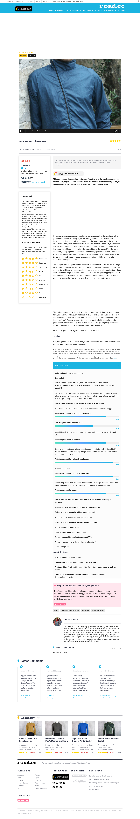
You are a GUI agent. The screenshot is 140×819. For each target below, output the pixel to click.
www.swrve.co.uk (38, 182)
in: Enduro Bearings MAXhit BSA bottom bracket (52, 697)
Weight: (25, 178)
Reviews (21, 780)
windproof (85, 610)
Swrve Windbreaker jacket (70, 610)
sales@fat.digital (113, 783)
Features (21, 785)
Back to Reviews (27, 52)
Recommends (40, 783)
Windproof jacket (98, 610)
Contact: (26, 182)
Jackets (32, 55)
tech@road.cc (105, 779)
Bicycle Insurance (41, 788)
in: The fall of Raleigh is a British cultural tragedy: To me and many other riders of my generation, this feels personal (26, 697)
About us (21, 775)
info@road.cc (107, 776)
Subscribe (61, 604)
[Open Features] (92, 10)
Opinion (38, 778)
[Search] (2, 1)
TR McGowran (71, 619)
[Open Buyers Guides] (81, 10)
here (114, 358)
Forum (37, 775)
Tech (19, 788)
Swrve (56, 610)
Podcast (38, 780)
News (19, 778)
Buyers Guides (23, 783)
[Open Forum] (102, 10)
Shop (37, 785)
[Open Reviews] (64, 10)
